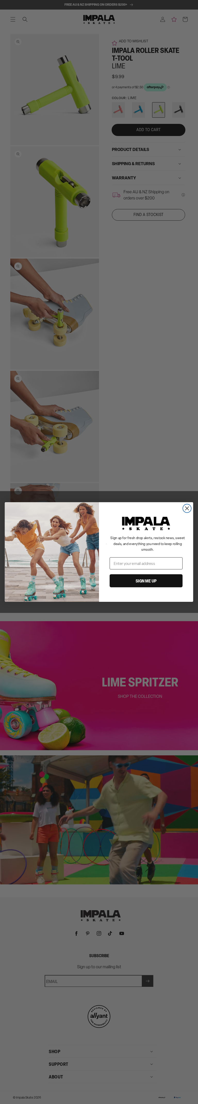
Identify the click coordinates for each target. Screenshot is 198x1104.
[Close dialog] (187, 508)
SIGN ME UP (146, 581)
